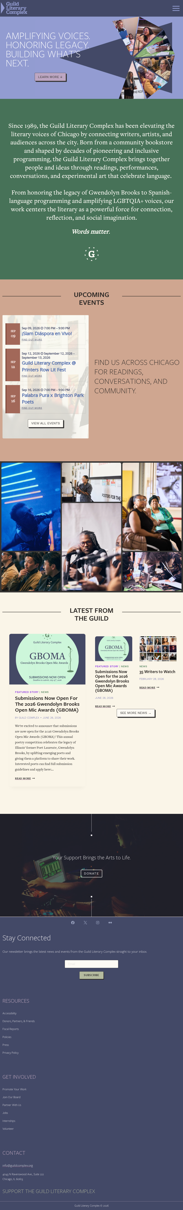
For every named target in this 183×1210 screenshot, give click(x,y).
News (45, 692)
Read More (25, 778)
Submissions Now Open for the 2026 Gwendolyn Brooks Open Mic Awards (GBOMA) (47, 704)
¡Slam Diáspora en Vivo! (47, 333)
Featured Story (26, 692)
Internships (9, 1121)
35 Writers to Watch (157, 672)
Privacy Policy (11, 1053)
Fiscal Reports (11, 1029)
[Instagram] (97, 922)
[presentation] (47, 659)
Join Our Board (12, 1097)
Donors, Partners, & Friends (19, 1021)
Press (6, 1045)
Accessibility (9, 1013)
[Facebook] (72, 922)
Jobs (5, 1113)
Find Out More (32, 339)
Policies (7, 1037)
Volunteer (8, 1129)
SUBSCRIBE (91, 975)
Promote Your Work (14, 1089)
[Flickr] (110, 922)
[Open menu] (176, 8)
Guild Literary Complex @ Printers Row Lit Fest (49, 366)
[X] (85, 922)
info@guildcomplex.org (18, 1165)
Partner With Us (12, 1105)
